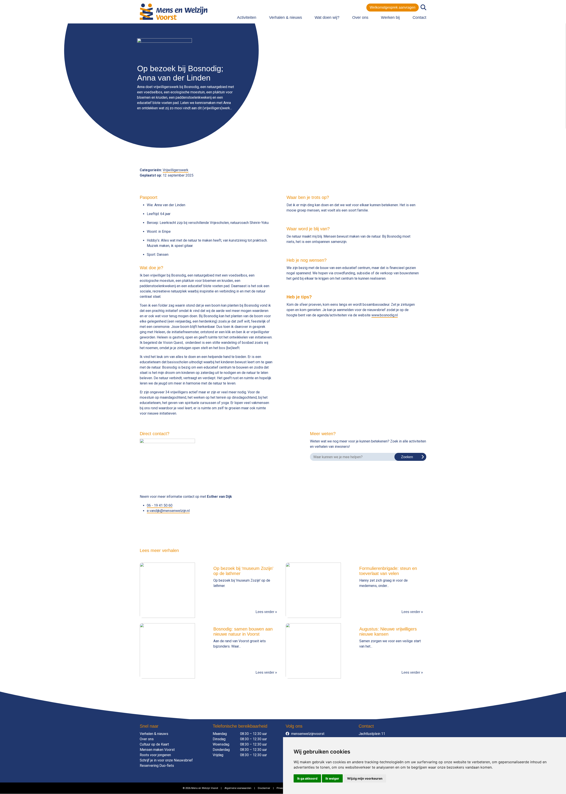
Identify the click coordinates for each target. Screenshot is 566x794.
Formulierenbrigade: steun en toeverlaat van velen (388, 571)
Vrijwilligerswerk (175, 170)
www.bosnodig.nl (384, 315)
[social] (288, 733)
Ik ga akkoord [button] (307, 778)
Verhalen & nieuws (285, 17)
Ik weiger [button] (332, 778)
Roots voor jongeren (155, 755)
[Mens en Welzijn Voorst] (173, 11)
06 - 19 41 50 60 (159, 505)
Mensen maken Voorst (157, 750)
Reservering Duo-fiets (157, 765)
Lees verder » (266, 612)
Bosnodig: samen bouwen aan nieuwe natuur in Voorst (243, 631)
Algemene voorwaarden (237, 788)
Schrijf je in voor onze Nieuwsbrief (166, 760)
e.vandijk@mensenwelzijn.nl (168, 511)
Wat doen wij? (327, 17)
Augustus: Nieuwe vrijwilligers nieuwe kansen (388, 631)
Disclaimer (264, 788)
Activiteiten (246, 17)
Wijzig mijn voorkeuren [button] (364, 778)
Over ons (360, 17)
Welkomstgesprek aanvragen (392, 7)
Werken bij (390, 17)
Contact (419, 17)
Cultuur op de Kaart (154, 744)
